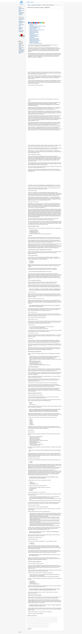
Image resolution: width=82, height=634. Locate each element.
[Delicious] (40, 23)
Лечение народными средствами (35, 27)
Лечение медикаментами (34, 26)
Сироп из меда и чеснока (34, 30)
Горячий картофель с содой (34, 32)
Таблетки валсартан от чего (22, 49)
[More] (44, 23)
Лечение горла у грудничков (34, 41)
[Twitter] (30, 23)
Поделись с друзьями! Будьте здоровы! (36, 43)
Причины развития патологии (34, 36)
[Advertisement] (45, 16)
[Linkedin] (34, 23)
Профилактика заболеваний (34, 42)
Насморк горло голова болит (21, 31)
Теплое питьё (32, 33)
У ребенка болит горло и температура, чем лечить (37, 25)
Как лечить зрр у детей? (21, 25)
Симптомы (31, 25)
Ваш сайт (46, 626)
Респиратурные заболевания (36, 4)
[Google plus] (32, 23)
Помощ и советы (21, 10)
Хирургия (20, 14)
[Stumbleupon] (39, 23)
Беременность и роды (21, 9)
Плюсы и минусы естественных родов (21, 52)
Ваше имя (47, 623)
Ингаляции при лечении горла (34, 38)
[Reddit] (37, 23)
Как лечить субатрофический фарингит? (21, 22)
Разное (20, 11)
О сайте (19, 631)
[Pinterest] (35, 23)
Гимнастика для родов (21, 46)
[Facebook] (29, 23)
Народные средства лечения (34, 39)
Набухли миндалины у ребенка (21, 28)
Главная (29, 4)
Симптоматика (32, 37)
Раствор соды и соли (33, 28)
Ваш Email (47, 625)
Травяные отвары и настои (34, 31)
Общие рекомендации (33, 35)
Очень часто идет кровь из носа (21, 19)
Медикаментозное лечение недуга (35, 40)
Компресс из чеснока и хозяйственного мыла (37, 29)
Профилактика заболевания (34, 34)
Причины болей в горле (33, 24)
